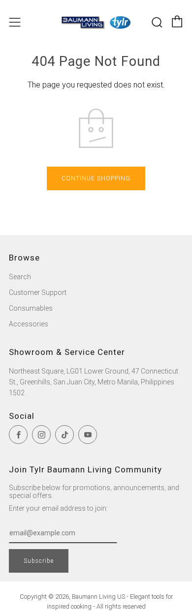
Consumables (31, 308)
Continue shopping (96, 178)
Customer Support (37, 292)
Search (20, 277)
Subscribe (39, 560)
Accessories (28, 324)
